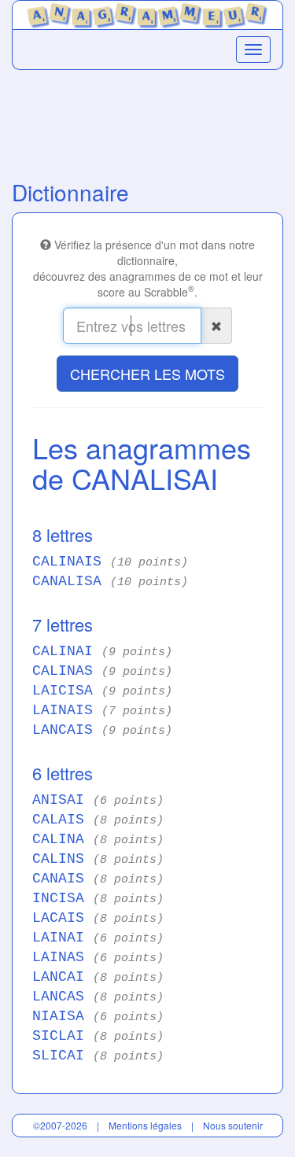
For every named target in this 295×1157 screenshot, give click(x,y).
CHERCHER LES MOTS (147, 373)
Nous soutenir (233, 1125)
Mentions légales (145, 1125)
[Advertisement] (147, 121)
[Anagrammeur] (147, 13)
